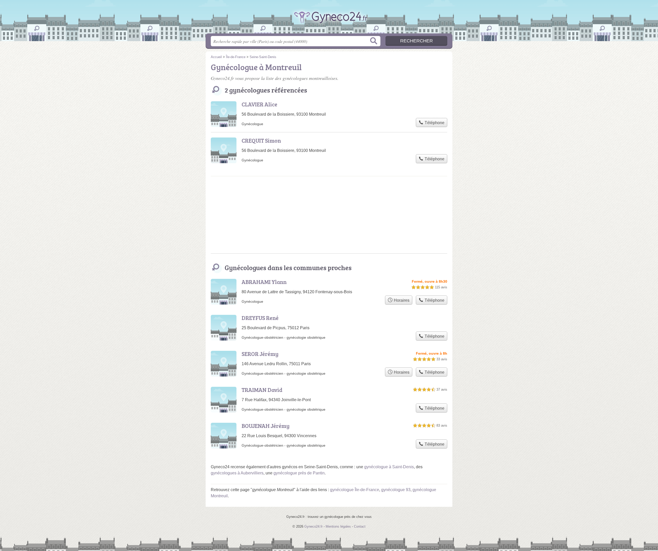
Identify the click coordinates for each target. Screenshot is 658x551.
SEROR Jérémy (260, 354)
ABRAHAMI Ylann (264, 282)
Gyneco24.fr (329, 23)
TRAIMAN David (262, 390)
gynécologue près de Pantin (299, 473)
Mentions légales (338, 526)
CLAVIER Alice (259, 104)
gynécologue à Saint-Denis (389, 467)
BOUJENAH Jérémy (266, 426)
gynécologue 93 (395, 490)
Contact (359, 526)
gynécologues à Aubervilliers (237, 473)
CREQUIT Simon (261, 140)
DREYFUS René (260, 318)
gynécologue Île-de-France (354, 490)
